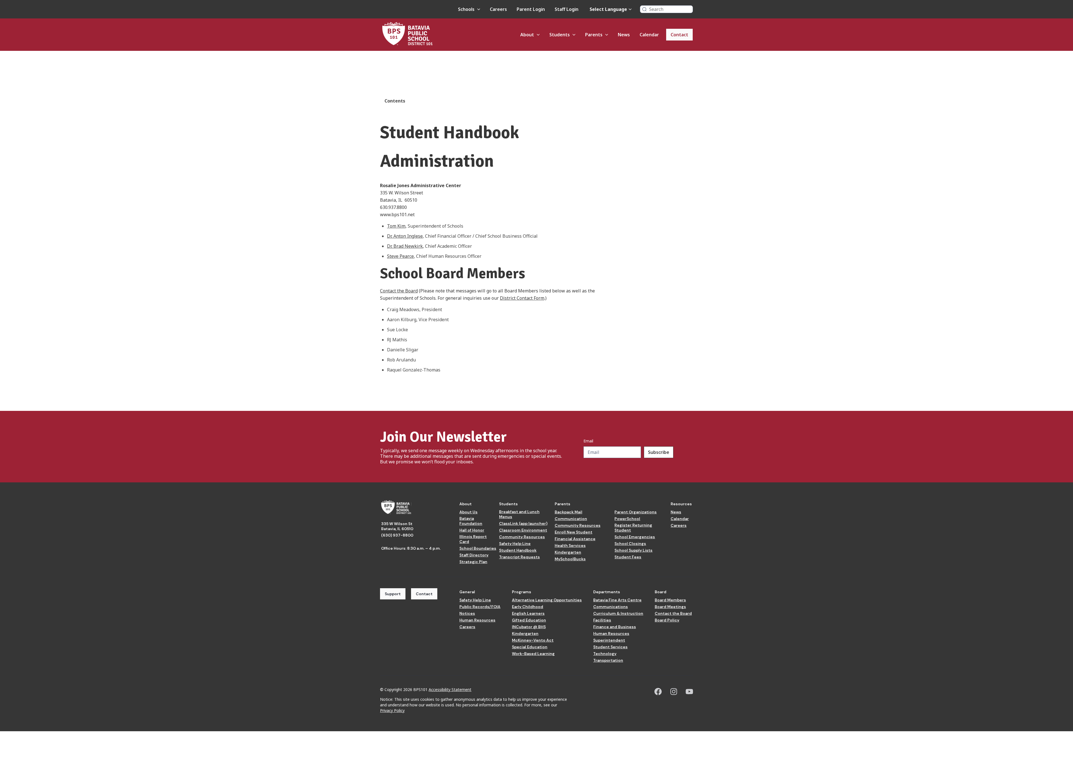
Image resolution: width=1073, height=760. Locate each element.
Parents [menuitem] (593, 35)
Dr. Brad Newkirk (405, 246)
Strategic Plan (473, 561)
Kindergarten (568, 552)
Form (538, 298)
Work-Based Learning (533, 653)
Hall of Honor (471, 530)
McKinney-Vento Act (533, 640)
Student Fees (627, 556)
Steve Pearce (400, 256)
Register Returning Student (633, 528)
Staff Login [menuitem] (566, 9)
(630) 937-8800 (397, 535)
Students (508, 503)
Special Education (529, 646)
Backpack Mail (568, 511)
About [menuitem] (527, 35)
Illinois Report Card (473, 539)
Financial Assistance (575, 538)
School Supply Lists (633, 550)
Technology (604, 653)
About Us (468, 511)
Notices (467, 613)
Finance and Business (614, 626)
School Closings (630, 543)
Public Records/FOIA (479, 606)
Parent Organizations (635, 511)
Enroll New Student (573, 532)
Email (588, 441)
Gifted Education (529, 620)
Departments (606, 591)
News (676, 511)
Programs (521, 591)
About (465, 503)
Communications (610, 606)
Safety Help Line (515, 543)
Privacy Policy (392, 710)
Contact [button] (424, 593)
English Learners (528, 613)
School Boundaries (477, 548)
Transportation (608, 660)
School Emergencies (634, 536)
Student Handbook (517, 550)
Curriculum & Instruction (618, 613)
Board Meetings (670, 606)
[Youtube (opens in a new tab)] (689, 691)
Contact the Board (399, 291)
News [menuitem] (624, 35)
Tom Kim (396, 226)
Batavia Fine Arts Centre (617, 599)
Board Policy (667, 620)
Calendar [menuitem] (649, 35)
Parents (562, 503)
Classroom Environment (523, 530)
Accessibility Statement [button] (450, 689)
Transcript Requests (519, 556)
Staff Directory (473, 555)
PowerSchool (627, 518)
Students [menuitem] (559, 35)
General (467, 591)
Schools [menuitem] (466, 9)
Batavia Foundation (470, 521)
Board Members (670, 599)
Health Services (570, 545)
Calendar (680, 518)
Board (660, 591)
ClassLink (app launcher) (523, 523)
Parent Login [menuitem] (531, 9)
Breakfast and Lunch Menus (519, 514)
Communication (571, 518)
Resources (681, 503)
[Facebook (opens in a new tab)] (658, 691)
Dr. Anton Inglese (405, 236)
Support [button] (393, 593)
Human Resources (477, 620)
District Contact (516, 298)
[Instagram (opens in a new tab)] (673, 691)
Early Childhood (527, 606)
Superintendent (609, 640)
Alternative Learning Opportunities (547, 599)
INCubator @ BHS (529, 626)
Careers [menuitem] (498, 9)
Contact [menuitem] (679, 35)
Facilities (602, 620)
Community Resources (522, 536)
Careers (679, 525)
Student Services (610, 646)
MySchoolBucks (570, 558)
